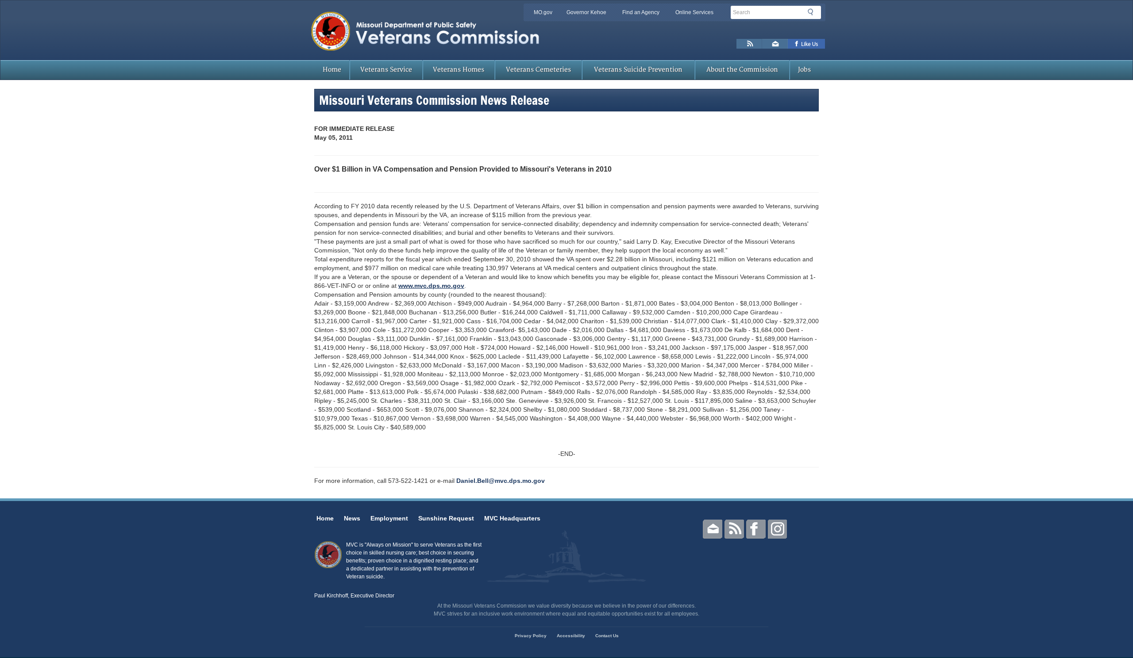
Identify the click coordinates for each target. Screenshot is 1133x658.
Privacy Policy (531, 635)
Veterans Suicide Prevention (638, 69)
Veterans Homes (458, 69)
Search (813, 11)
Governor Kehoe (586, 12)
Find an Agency (640, 12)
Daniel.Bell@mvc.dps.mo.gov (500, 480)
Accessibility (571, 635)
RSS (734, 529)
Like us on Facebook (806, 44)
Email (712, 529)
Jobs (804, 69)
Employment (389, 518)
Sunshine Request (446, 518)
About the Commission (742, 69)
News (352, 518)
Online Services (694, 12)
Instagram (777, 529)
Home (332, 69)
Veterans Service (386, 69)
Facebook (756, 529)
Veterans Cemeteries (538, 69)
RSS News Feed (749, 44)
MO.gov (543, 12)
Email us (775, 44)
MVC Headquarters (512, 518)
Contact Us (607, 635)
